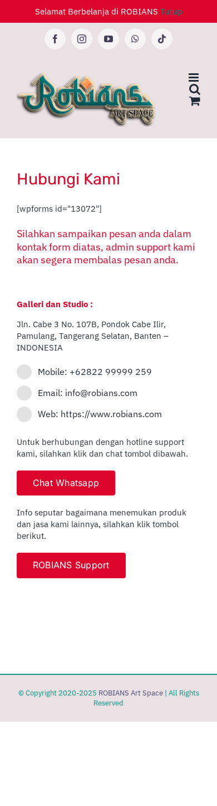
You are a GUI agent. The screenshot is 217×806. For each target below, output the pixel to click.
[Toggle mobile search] (194, 89)
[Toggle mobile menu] (194, 77)
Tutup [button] (171, 11)
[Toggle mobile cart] (194, 101)
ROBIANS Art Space (130, 693)
